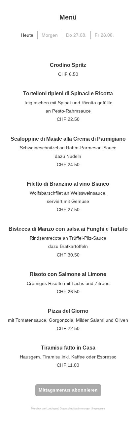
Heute (27, 35)
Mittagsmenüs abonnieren (68, 390)
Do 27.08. (76, 35)
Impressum (98, 408)
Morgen (50, 35)
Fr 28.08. (104, 35)
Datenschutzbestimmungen (75, 408)
